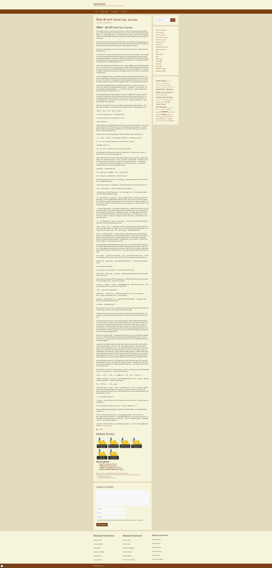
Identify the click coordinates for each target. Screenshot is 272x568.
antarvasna (100, 474)
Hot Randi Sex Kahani (162, 37)
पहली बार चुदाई (120, 473)
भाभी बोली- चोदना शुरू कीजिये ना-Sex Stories (110, 467)
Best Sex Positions (159, 85)
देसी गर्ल (157, 119)
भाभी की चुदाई (125, 473)
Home (96, 11)
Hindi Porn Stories (108, 474)
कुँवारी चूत (169, 114)
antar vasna (170, 81)
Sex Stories (133, 474)
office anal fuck (165, 99)
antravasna (158, 83)
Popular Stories (105, 11)
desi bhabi (158, 87)
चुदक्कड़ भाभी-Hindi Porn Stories (108, 466)
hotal (173, 92)
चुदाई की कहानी (111, 473)
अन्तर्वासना (138, 474)
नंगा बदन (162, 119)
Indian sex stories (125, 474)
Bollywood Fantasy (161, 30)
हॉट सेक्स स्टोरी (171, 121)
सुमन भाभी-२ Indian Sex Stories (108, 464)
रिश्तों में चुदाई (159, 66)
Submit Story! (114, 11)
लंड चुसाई (170, 119)
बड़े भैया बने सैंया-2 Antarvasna (104, 476)
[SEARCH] (172, 20)
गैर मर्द (157, 116)
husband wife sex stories (161, 94)
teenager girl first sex (162, 47)
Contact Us (124, 11)
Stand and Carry (170, 107)
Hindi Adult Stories (171, 87)
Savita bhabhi (161, 104)
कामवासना (164, 114)
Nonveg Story (158, 99)
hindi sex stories (117, 474)
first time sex (163, 87)
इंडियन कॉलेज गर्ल (172, 112)
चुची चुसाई (161, 116)
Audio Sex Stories (165, 83)
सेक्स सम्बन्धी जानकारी (161, 71)
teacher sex (159, 44)
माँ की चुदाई (158, 64)
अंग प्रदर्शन (158, 112)
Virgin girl (168, 109)
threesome (163, 109)
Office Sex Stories (161, 40)
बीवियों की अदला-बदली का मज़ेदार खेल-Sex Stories (112, 469)
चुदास (173, 116)
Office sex (172, 99)
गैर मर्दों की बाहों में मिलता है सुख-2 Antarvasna (107, 478)
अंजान (107, 473)
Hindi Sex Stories (107, 425)
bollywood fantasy (167, 85)
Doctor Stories (160, 32)
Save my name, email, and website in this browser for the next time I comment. (120, 520)
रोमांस (166, 119)
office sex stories (160, 102)
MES (133, 559)
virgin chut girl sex (161, 49)
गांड (172, 114)
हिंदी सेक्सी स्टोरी (165, 120)
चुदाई (164, 116)
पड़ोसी (116, 473)
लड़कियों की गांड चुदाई (161, 68)
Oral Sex (167, 102)
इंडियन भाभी (158, 114)
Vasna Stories (100, 4)
